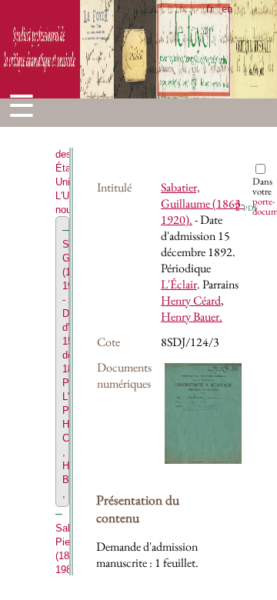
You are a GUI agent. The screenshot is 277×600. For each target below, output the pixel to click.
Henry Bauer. (191, 316)
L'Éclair (179, 284)
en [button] (227, 8)
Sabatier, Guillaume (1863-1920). (202, 203)
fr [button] (210, 8)
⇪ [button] (245, 206)
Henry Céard (191, 300)
